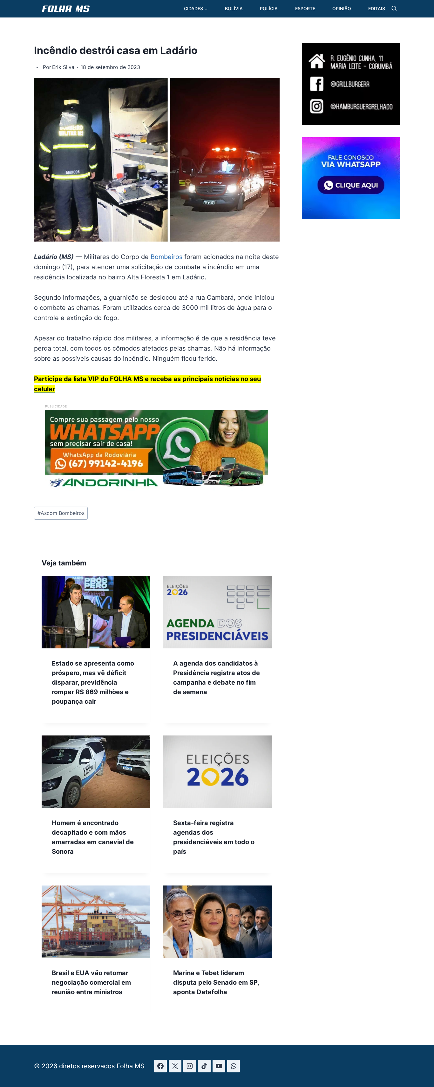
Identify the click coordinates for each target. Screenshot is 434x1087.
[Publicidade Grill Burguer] (351, 122)
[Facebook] (160, 1066)
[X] (175, 1066)
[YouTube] (219, 1066)
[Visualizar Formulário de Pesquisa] (394, 9)
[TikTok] (204, 1066)
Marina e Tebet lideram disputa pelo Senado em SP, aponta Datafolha (216, 982)
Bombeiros (166, 257)
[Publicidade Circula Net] (351, 217)
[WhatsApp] (233, 1066)
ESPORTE (305, 8)
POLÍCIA (269, 8)
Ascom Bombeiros (61, 513)
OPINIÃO (341, 8)
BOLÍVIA (234, 8)
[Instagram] (189, 1066)
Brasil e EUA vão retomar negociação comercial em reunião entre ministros (91, 982)
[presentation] (96, 612)
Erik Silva (63, 67)
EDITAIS (376, 8)
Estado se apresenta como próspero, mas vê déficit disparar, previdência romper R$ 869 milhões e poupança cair (93, 682)
